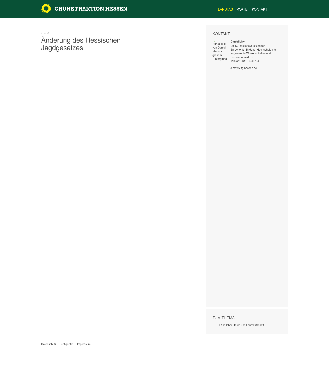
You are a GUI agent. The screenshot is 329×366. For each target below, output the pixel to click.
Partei (242, 9)
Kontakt (259, 9)
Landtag (225, 9)
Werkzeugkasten (272, 9)
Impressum (83, 344)
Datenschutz (48, 344)
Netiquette (66, 344)
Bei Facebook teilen (43, 57)
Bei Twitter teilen (50, 57)
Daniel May (237, 41)
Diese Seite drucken (189, 57)
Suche (290, 9)
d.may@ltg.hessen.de (243, 68)
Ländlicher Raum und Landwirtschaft (241, 325)
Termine (279, 9)
